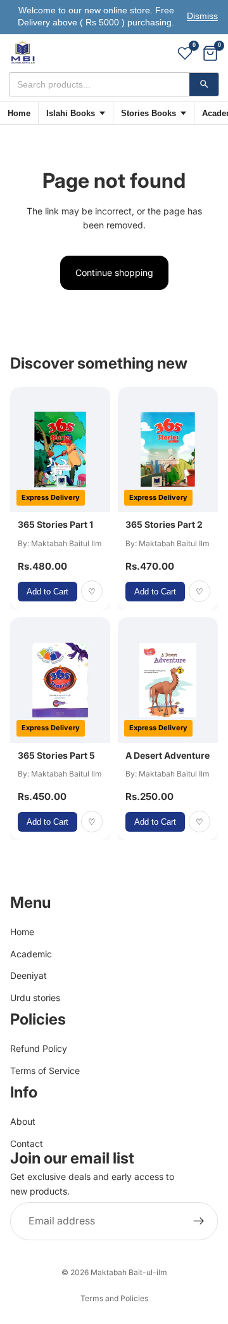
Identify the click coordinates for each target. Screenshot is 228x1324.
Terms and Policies (114, 1298)
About (22, 1121)
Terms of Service (45, 1070)
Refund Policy (38, 1048)
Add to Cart (47, 591)
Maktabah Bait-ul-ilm (129, 1272)
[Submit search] (203, 84)
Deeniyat (28, 975)
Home (19, 113)
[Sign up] (199, 1221)
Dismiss (202, 16)
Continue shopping (114, 272)
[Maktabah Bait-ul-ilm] (23, 53)
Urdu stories (35, 997)
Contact (26, 1143)
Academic (31, 953)
